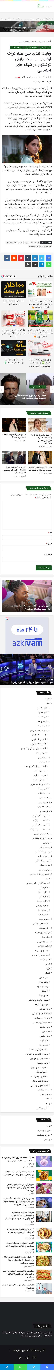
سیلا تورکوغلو (33, 246)
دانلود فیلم (43, 896)
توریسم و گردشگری (42, 860)
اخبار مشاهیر (39, 41)
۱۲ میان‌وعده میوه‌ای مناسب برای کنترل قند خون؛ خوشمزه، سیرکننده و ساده (19, 1232)
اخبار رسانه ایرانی (38, 734)
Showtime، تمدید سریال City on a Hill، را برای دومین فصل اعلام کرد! (14, 470)
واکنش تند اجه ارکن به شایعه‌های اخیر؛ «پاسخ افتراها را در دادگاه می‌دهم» (28, 396)
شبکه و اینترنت (44, 946)
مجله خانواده (45, 1027)
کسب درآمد (45, 959)
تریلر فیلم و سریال (38, 1067)
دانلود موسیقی (42, 901)
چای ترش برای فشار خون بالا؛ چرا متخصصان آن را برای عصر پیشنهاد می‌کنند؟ (20, 1187)
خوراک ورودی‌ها (43, 1130)
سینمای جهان (40, 779)
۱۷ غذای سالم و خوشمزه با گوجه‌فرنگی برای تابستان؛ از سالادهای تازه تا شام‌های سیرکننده (18, 1260)
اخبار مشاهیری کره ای (39, 829)
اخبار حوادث (43, 725)
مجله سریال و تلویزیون (38, 1058)
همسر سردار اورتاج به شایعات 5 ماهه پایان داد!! (14, 436)
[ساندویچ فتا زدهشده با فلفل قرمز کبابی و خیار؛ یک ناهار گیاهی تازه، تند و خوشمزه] (44, 1275)
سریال (26, 242)
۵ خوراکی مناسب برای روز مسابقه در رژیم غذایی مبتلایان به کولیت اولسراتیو (18, 1173)
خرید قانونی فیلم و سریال (37, 883)
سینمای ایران (40, 770)
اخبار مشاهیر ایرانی (40, 815)
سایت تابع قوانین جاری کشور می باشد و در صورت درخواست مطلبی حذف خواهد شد (27, 19)
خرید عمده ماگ (46, 1332)
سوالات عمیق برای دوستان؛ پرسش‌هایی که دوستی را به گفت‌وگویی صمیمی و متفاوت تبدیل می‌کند (19, 1217)
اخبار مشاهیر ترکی (26, 41)
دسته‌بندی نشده (44, 919)
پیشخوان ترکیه (16, 47)
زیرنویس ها (43, 910)
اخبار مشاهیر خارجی (39, 824)
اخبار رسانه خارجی (38, 743)
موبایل (15, 1332)
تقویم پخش (40, 752)
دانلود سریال (43, 892)
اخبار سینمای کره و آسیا (35, 766)
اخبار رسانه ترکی (39, 739)
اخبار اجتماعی (42, 708)
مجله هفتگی (45, 1036)
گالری (48, 964)
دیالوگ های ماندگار (42, 932)
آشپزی (47, 699)
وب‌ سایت (48, 554)
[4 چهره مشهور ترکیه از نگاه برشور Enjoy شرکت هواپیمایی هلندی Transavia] (40, 425)
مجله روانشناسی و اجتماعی (37, 1054)
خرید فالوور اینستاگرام (29, 1332)
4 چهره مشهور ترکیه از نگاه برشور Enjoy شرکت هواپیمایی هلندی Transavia (41, 439)
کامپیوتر (44, 991)
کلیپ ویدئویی (42, 1107)
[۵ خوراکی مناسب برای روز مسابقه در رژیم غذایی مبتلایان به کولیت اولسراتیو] (44, 1175)
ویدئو (48, 1103)
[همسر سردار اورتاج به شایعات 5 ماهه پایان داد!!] (14, 425)
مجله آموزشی (44, 1009)
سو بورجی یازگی (45, 246)
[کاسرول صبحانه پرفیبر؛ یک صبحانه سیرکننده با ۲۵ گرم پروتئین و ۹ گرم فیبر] (44, 1247)
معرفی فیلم (41, 1072)
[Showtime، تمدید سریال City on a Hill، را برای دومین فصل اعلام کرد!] (14, 457)
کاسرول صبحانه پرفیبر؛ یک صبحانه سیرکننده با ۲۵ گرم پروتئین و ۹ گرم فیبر (20, 1246)
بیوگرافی (46, 842)
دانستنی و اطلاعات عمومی (40, 874)
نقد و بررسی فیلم (38, 1076)
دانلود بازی (43, 887)
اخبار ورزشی (43, 793)
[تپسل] (6, 618)
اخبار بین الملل (42, 721)
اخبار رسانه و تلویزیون (39, 730)
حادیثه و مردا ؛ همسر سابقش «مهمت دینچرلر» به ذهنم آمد (40, 469)
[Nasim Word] (40, 6)
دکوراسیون (43, 982)
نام (50, 532)
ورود (48, 1126)
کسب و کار (43, 1045)
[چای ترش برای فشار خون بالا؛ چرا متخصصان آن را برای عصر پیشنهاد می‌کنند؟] (44, 1188)
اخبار (48, 703)
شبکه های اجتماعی (40, 923)
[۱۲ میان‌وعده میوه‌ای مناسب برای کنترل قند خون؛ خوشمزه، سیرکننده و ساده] (44, 1233)
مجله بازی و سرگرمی (42, 1018)
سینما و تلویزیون (43, 941)
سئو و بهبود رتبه (41, 950)
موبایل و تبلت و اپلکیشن (38, 1000)
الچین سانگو (35, 242)
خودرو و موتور (44, 869)
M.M (45, 77)
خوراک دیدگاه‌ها (43, 1135)
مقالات (47, 1098)
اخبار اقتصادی (42, 716)
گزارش (47, 968)
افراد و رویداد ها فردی (41, 838)
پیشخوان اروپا (44, 847)
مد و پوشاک (43, 995)
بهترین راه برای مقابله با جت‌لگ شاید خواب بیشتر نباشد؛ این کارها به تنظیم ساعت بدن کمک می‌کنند (19, 1201)
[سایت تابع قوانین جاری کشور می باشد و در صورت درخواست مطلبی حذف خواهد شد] (27, 26)
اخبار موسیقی (42, 788)
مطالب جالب (45, 1094)
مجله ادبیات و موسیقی (41, 1013)
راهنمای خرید (42, 986)
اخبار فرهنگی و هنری (39, 784)
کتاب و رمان (43, 914)
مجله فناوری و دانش (39, 1085)
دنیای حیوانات (44, 928)
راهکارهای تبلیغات (38, 1049)
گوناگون (47, 973)
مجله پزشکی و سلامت (41, 1022)
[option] (27, 389)
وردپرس (47, 1139)
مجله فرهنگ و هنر (40, 1081)
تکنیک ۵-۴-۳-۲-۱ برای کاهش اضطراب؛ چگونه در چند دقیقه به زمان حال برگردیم (18, 1160)
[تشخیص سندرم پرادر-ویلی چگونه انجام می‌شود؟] (44, 1288)
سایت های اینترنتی (40, 955)
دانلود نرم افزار (42, 905)
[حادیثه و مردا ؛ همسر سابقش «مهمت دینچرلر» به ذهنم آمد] (40, 457)
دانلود (48, 878)
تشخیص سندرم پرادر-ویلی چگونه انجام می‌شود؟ (27, 609)
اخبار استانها (43, 712)
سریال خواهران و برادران (14, 242)
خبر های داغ (45, 865)
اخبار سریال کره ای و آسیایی (33, 748)
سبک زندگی (45, 937)
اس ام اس (43, 977)
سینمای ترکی (40, 775)
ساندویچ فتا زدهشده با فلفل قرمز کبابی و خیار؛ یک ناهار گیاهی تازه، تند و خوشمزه (18, 1274)
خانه (47, 41)
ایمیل (49, 543)
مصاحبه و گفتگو (44, 1090)
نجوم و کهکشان (41, 1004)
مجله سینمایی (42, 1063)
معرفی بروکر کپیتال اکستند (31, 1335)
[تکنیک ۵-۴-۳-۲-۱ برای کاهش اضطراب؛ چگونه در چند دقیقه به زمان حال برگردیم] (44, 1161)
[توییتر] (41, 258)
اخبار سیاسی (43, 757)
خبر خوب (44, 1040)
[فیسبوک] (48, 258)
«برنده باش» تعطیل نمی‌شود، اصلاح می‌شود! (32, 682)
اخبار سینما (43, 761)
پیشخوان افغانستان (42, 851)
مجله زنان (46, 1031)
